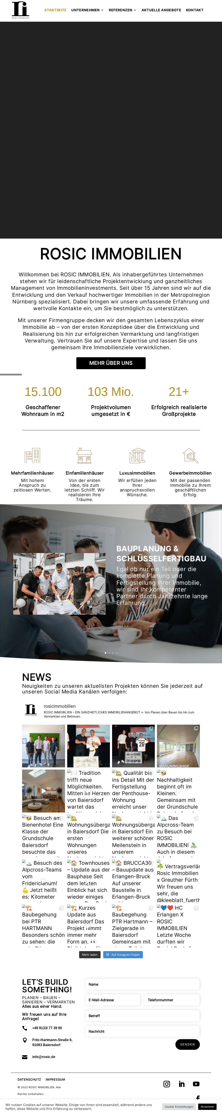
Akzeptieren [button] (207, 1106)
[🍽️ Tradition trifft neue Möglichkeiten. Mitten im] (88, 791)
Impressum (55, 1079)
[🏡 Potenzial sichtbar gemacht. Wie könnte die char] (178, 746)
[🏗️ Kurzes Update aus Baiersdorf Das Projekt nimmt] (88, 925)
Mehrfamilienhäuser (32, 473)
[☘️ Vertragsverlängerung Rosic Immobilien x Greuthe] (178, 881)
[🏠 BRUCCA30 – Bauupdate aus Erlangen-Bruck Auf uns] (133, 881)
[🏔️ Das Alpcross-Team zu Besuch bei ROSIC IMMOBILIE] (178, 836)
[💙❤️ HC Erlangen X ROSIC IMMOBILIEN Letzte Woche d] (178, 925)
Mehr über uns (111, 363)
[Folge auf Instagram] (166, 1084)
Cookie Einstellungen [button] (179, 1106)
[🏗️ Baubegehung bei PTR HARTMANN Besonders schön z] (43, 925)
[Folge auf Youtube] (196, 1084)
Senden (187, 1044)
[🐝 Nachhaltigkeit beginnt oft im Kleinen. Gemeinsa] (178, 791)
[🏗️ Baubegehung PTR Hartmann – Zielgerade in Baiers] (133, 925)
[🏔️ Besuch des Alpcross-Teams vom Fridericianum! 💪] (43, 881)
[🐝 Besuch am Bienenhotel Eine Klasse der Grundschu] (43, 836)
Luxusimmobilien (137, 473)
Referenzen (120, 10)
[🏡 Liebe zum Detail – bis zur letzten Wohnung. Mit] (43, 791)
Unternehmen (85, 10)
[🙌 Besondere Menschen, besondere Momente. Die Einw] (43, 746)
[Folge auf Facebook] (197, 1098)
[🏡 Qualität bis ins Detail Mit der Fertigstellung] (133, 791)
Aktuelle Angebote (161, 10)
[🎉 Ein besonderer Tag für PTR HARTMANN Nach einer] (133, 746)
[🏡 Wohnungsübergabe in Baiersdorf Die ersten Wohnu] (88, 836)
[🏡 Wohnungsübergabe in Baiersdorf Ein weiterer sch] (133, 836)
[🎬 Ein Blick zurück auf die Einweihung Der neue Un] (88, 746)
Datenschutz (29, 1079)
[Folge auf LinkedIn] (181, 1084)
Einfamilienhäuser (85, 473)
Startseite (55, 10)
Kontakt (195, 10)
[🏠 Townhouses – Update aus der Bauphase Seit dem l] (88, 881)
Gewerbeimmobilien (190, 473)
